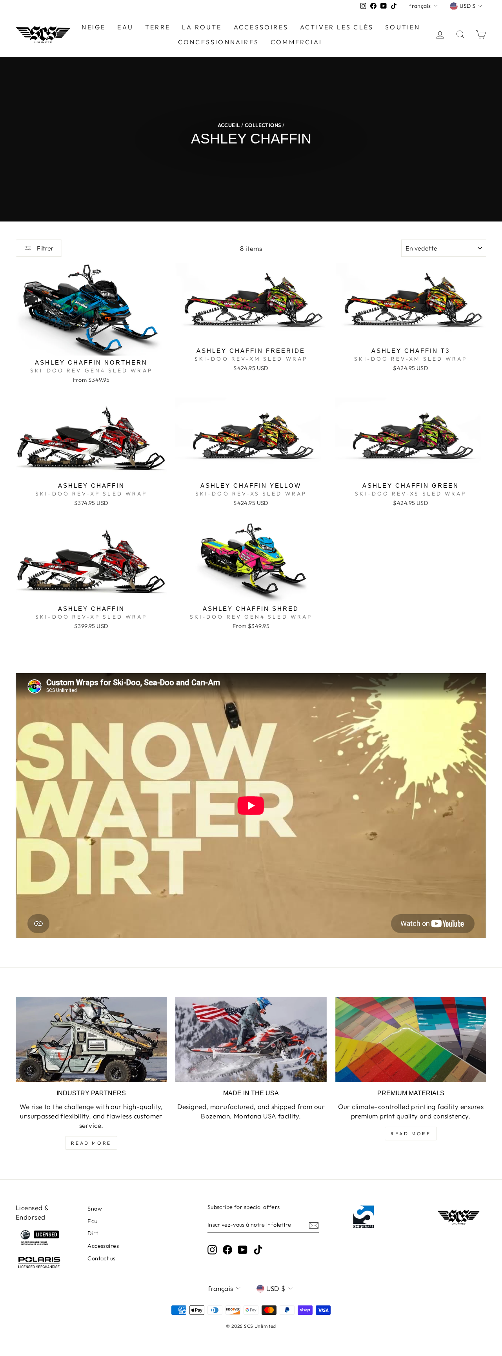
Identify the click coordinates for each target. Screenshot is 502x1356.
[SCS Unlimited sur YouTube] (242, 1249)
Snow (94, 1208)
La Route (202, 27)
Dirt (92, 1233)
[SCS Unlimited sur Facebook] (227, 1249)
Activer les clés (336, 27)
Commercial (297, 42)
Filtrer (45, 248)
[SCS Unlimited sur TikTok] (258, 1249)
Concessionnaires (218, 42)
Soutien (402, 27)
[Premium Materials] (410, 1039)
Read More (91, 1143)
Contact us (101, 1258)
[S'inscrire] (314, 1225)
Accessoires (261, 27)
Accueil (229, 125)
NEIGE (93, 27)
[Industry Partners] (91, 1039)
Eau (92, 1221)
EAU (125, 27)
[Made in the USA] (250, 1039)
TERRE (157, 27)
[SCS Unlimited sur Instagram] (212, 1249)
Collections (263, 125)
